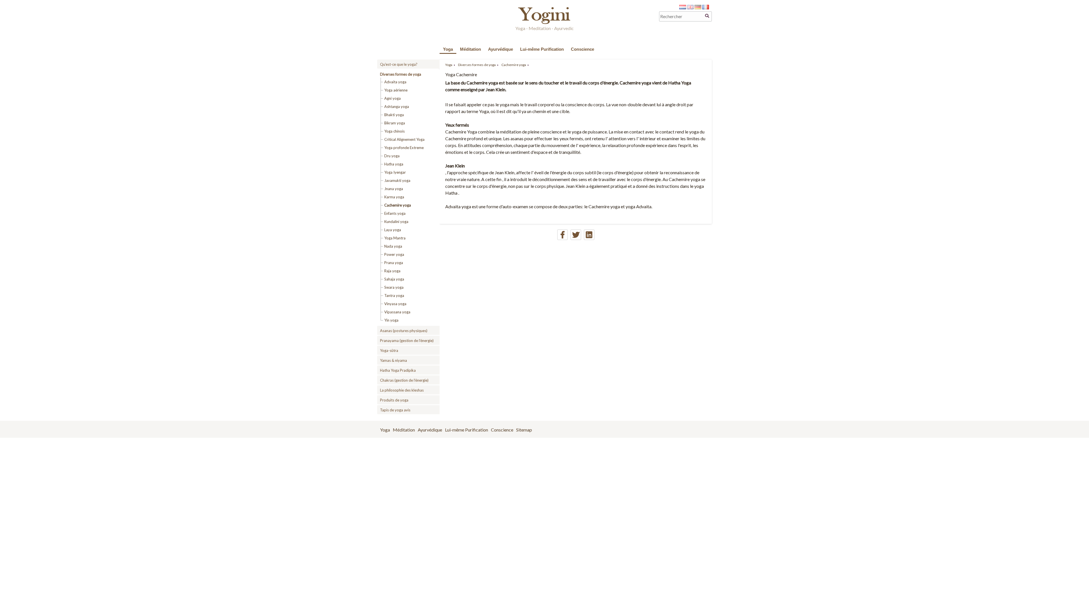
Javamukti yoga (397, 180)
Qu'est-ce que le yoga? (398, 64)
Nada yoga (393, 246)
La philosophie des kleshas (402, 390)
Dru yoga (392, 156)
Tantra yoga (394, 295)
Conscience (582, 49)
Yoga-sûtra (389, 350)
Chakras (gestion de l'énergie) (404, 380)
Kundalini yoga (396, 221)
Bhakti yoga (394, 114)
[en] (690, 7)
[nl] (682, 7)
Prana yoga (393, 262)
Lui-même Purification (542, 49)
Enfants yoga (395, 213)
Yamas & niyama (393, 360)
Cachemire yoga (397, 205)
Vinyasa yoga (395, 303)
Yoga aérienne (396, 90)
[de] (698, 7)
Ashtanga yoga (396, 106)
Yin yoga (391, 320)
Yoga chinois (394, 131)
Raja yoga (392, 271)
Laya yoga (392, 230)
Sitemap (524, 429)
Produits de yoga (394, 400)
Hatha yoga (393, 164)
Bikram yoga (394, 123)
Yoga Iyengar (395, 172)
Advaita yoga (395, 82)
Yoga (448, 49)
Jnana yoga (393, 188)
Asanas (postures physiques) (403, 330)
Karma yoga (394, 197)
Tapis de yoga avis (395, 410)
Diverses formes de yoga (400, 74)
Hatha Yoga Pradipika (398, 370)
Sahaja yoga (394, 279)
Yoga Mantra (395, 238)
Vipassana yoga (397, 312)
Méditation (470, 49)
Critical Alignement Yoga (404, 139)
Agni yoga (392, 98)
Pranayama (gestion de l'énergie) (407, 340)
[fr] (705, 7)
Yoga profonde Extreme (404, 147)
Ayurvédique (500, 49)
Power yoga (394, 254)
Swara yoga (394, 287)
